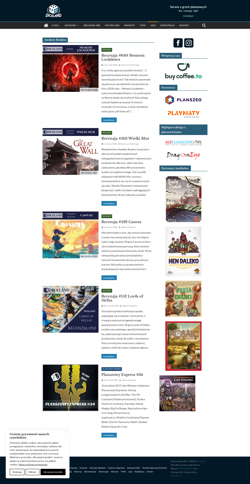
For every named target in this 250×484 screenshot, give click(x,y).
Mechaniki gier (92, 25)
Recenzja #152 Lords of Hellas (122, 298)
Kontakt (184, 25)
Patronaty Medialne (98, 468)
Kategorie (70, 25)
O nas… (56, 25)
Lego (153, 25)
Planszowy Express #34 (122, 375)
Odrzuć (32, 472)
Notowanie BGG (133, 468)
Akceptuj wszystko (53, 472)
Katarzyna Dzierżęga (130, 65)
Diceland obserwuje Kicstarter (154, 468)
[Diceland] (46, 25)
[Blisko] (66, 432)
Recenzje (107, 50)
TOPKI (143, 25)
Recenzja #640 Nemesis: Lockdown (123, 57)
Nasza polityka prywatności (33, 464)
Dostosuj (17, 472)
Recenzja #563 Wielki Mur (125, 138)
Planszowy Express (112, 369)
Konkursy (78, 472)
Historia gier (112, 25)
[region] (37, 453)
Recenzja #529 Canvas (121, 222)
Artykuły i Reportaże (116, 468)
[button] (77, 25)
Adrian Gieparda (128, 227)
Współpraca (167, 25)
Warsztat (129, 25)
